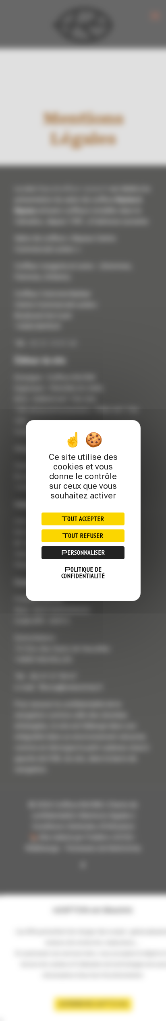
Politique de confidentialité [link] (83, 572)
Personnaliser (83, 552)
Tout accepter (83, 518)
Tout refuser (82, 535)
